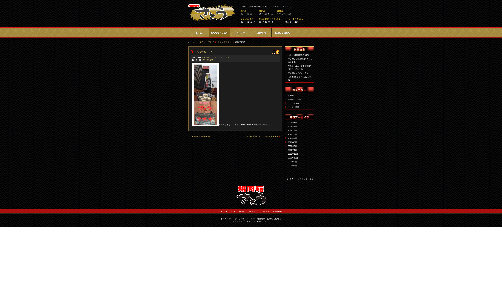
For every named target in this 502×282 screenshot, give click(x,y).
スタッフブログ (294, 103)
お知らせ (291, 95)
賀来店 (291, 11)
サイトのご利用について (258, 221)
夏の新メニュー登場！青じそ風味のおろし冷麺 (300, 67)
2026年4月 (292, 138)
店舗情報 (261, 32)
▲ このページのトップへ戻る (300, 179)
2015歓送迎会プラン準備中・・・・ (262, 136)
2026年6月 (292, 130)
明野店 (273, 11)
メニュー (240, 32)
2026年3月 (292, 142)
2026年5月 (292, 134)
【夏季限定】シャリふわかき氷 (300, 78)
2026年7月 (292, 126)
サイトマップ (239, 221)
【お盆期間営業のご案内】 (299, 55)
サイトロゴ (251, 195)
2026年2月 (292, 146)
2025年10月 (293, 158)
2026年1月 (292, 150)
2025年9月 (292, 162)
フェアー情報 (293, 107)
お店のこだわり (282, 32)
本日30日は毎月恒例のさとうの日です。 (300, 60)
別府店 (255, 11)
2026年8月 (292, 123)
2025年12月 (293, 154)
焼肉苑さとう (211, 13)
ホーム (198, 32)
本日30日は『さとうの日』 (299, 73)
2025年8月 (292, 166)
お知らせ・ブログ (219, 32)
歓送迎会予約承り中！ (202, 136)
